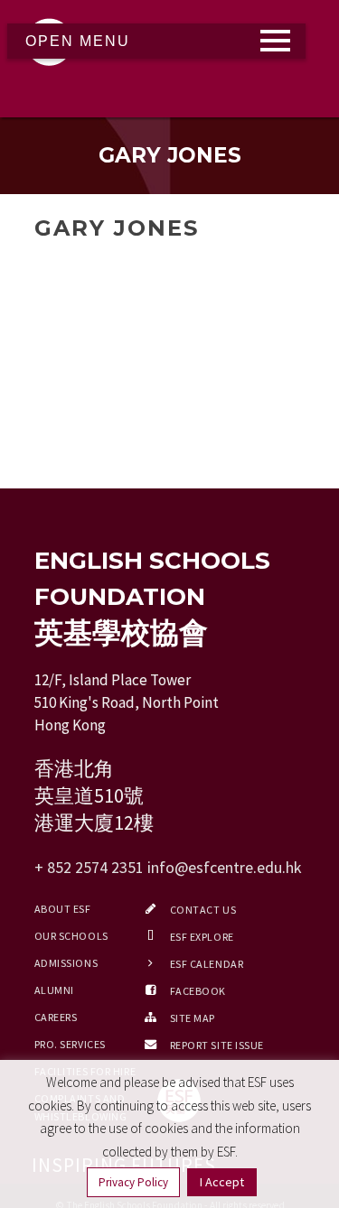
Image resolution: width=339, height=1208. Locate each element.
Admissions (66, 963)
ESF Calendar (207, 964)
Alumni (54, 990)
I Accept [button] (222, 1182)
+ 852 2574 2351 (89, 867)
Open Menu (77, 41)
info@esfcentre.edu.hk (224, 867)
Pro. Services (70, 1044)
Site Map (192, 1018)
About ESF (62, 908)
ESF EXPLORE (202, 936)
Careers (56, 1017)
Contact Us (203, 909)
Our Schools (71, 936)
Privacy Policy (133, 1182)
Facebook (198, 991)
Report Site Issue (217, 1045)
